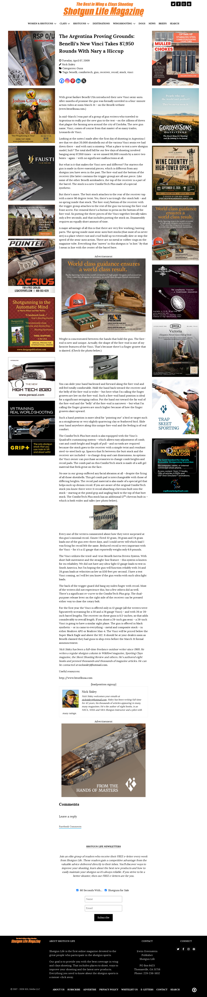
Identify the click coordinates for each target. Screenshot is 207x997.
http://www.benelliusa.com (75, 678)
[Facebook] (61, 80)
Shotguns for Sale (118, 890)
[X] (83, 80)
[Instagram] (67, 80)
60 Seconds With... (90, 890)
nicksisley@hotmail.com (92, 665)
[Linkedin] (78, 80)
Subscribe (103, 917)
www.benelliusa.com (72, 109)
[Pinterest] (72, 80)
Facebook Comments (70, 826)
